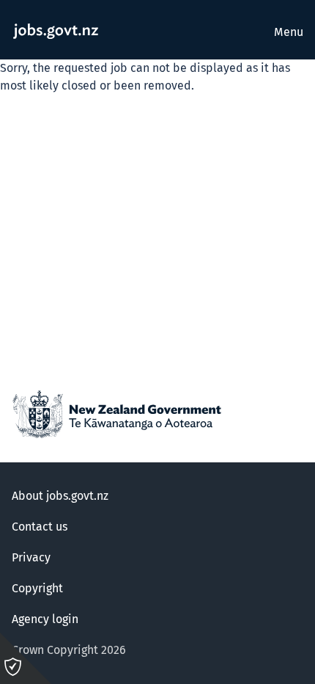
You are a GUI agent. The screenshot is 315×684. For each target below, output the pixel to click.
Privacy (31, 558)
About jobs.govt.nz (60, 496)
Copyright (37, 588)
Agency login (45, 619)
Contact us (39, 527)
